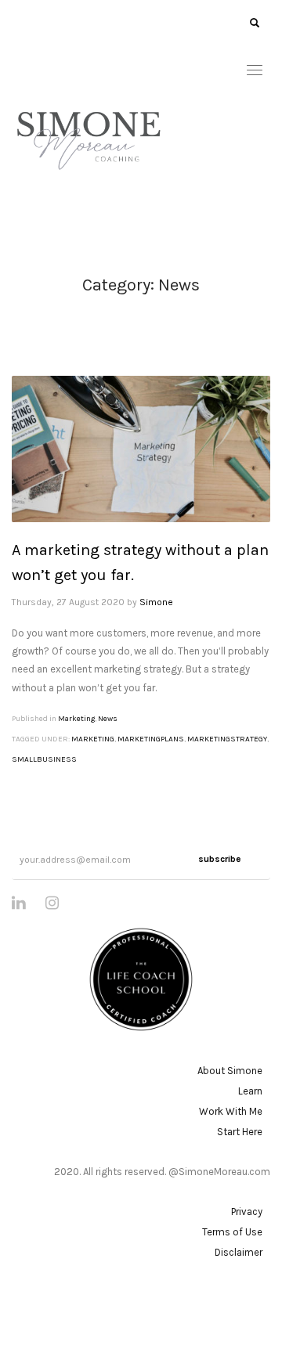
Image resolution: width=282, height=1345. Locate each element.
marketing (92, 739)
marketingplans (151, 739)
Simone (156, 602)
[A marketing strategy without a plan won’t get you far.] (141, 448)
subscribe (219, 858)
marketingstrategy (227, 739)
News (108, 718)
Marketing (76, 718)
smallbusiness (44, 759)
